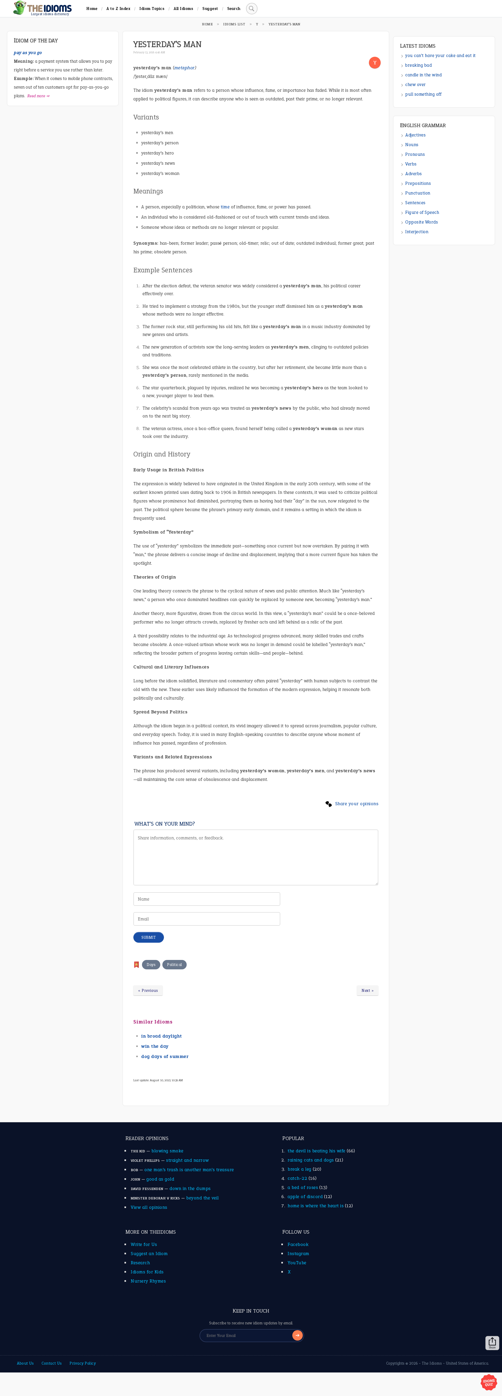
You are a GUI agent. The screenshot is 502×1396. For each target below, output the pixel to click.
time (225, 207)
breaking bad (418, 65)
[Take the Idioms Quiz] (489, 1383)
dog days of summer (165, 1056)
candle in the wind (423, 75)
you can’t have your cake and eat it (440, 56)
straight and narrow (187, 1160)
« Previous (148, 990)
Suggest (210, 8)
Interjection (416, 232)
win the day (155, 1046)
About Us (25, 1363)
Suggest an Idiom (149, 1253)
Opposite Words (421, 222)
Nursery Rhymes (148, 1281)
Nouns (412, 145)
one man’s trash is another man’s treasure (189, 1169)
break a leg (299, 1169)
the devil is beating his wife (316, 1151)
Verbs (411, 164)
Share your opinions (357, 803)
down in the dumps (190, 1188)
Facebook (298, 1244)
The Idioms (432, 1363)
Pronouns (415, 154)
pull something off (423, 94)
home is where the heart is (316, 1206)
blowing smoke (167, 1151)
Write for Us (144, 1244)
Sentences (415, 203)
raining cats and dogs (311, 1160)
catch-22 (297, 1178)
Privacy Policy (83, 1363)
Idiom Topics (151, 8)
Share (492, 1347)
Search (234, 8)
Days (151, 964)
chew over (415, 85)
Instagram (298, 1253)
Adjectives (415, 135)
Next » (368, 990)
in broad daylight (161, 1036)
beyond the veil (202, 1198)
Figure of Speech (422, 212)
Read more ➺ (38, 96)
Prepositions (418, 183)
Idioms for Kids (147, 1272)
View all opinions (149, 1207)
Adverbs (413, 174)
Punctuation (417, 193)
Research (140, 1263)
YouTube (297, 1263)
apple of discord (305, 1196)
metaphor (184, 68)
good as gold (160, 1179)
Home (91, 8)
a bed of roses (303, 1187)
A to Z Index (118, 8)
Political (174, 964)
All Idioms (183, 8)
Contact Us (52, 1363)
